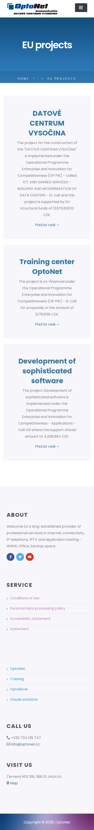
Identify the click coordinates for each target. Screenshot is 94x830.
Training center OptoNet (47, 266)
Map (14, 783)
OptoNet (17, 668)
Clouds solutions (24, 699)
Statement (19, 628)
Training (17, 678)
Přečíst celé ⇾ (47, 224)
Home (23, 78)
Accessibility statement (30, 618)
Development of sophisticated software (47, 371)
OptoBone (19, 689)
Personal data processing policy (37, 608)
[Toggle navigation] (81, 7)
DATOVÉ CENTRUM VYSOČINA (47, 123)
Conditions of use (24, 598)
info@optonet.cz (25, 744)
